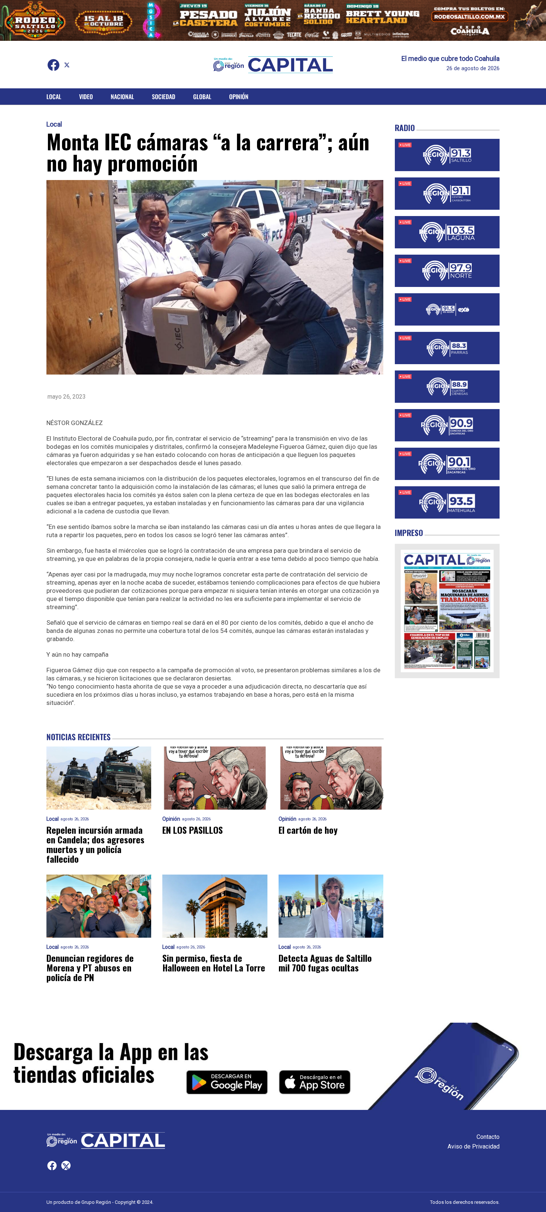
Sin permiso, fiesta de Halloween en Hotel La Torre (213, 962)
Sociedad (163, 96)
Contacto (488, 1136)
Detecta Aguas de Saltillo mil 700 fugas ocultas (325, 962)
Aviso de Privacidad (474, 1146)
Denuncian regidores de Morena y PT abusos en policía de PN (90, 967)
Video (86, 96)
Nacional (122, 96)
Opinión (238, 96)
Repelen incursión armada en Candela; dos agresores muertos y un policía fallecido (95, 844)
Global (202, 96)
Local (53, 96)
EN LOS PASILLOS (192, 829)
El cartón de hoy (308, 829)
